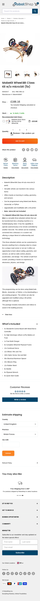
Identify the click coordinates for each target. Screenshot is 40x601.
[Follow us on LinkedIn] (29, 573)
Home (2, 18)
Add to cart (20, 141)
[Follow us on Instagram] (12, 573)
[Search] (35, 11)
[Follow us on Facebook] (3, 573)
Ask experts (24, 167)
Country (5, 419)
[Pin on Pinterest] (27, 149)
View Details (15, 167)
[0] (36, 4)
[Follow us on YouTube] (20, 573)
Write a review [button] (20, 400)
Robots (9, 18)
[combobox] (17, 11)
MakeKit (5, 92)
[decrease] (13, 130)
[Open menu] (3, 4)
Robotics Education (18, 18)
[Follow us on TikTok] (24, 573)
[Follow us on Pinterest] (16, 573)
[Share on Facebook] (23, 149)
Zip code (5, 440)
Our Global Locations (8, 563)
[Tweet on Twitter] (32, 149)
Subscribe (20, 553)
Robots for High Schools (7, 20)
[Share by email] (36, 149)
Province (5, 429)
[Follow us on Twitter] (8, 573)
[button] (38, 74)
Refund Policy (7, 463)
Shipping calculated (26, 105)
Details (6, 167)
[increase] (26, 130)
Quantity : (5, 131)
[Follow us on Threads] (33, 573)
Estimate (8, 453)
